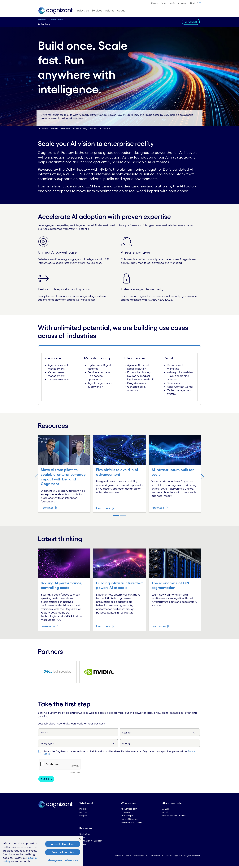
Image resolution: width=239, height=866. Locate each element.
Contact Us (84, 834)
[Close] (80, 839)
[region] (41, 851)
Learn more (103, 508)
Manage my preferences (62, 860)
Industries (83, 10)
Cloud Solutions (55, 19)
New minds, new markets (174, 815)
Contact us (105, 128)
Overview (43, 128)
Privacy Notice (140, 855)
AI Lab (165, 812)
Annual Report (127, 815)
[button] (202, 477)
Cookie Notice (156, 855)
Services (97, 10)
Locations (125, 812)
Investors (182, 3)
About (121, 10)
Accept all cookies (62, 844)
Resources (66, 128)
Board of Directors (129, 819)
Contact (193, 21)
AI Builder (166, 809)
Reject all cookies (63, 852)
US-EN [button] (195, 3)
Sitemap (119, 855)
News (163, 3)
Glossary (83, 844)
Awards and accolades (131, 822)
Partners (94, 128)
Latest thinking (80, 128)
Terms (128, 855)
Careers (154, 3)
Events (172, 3)
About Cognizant (129, 809)
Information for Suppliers (90, 841)
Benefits (54, 128)
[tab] (119, 347)
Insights (109, 10)
